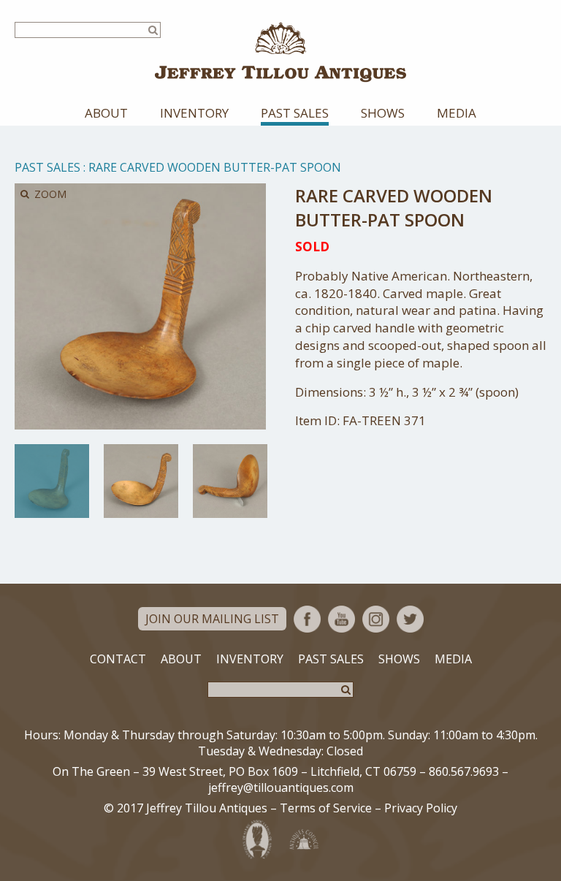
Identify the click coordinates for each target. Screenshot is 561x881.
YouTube (341, 619)
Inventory (194, 112)
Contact (118, 659)
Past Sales (295, 112)
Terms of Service (326, 808)
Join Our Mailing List (212, 619)
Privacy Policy (420, 808)
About (106, 112)
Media (456, 112)
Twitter (410, 619)
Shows (383, 112)
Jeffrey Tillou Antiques (280, 52)
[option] (52, 480)
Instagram (375, 619)
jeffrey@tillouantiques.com (281, 787)
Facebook (307, 619)
